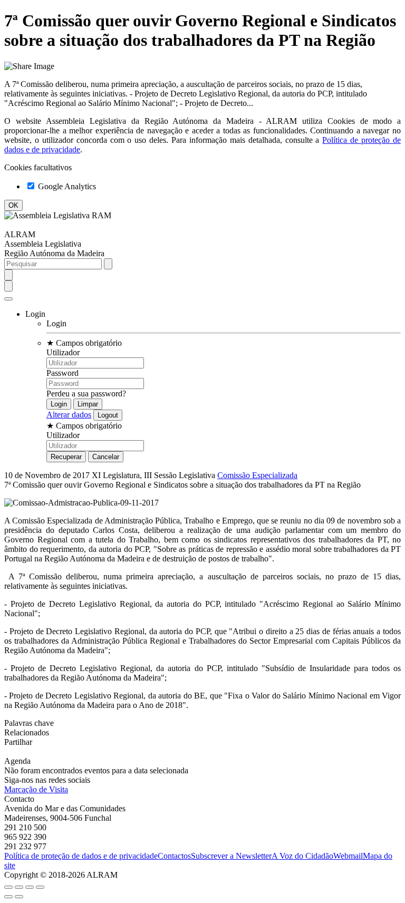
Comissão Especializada (257, 475)
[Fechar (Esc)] (8, 887)
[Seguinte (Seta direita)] (19, 896)
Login (56, 323)
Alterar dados (68, 414)
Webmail (348, 855)
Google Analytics (66, 186)
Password (62, 372)
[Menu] (8, 298)
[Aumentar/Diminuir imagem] (40, 887)
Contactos (174, 855)
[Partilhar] (19, 887)
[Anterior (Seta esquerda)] (8, 896)
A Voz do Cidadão (302, 855)
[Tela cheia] (29, 887)
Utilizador (63, 352)
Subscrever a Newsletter (231, 855)
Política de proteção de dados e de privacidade (81, 855)
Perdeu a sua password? (86, 393)
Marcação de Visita (36, 789)
